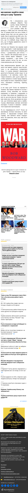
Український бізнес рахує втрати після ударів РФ (13, 396)
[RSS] (17, 486)
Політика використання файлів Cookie (10, 473)
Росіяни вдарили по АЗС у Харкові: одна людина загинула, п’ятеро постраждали (13, 377)
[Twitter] (5, 486)
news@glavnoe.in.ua (8, 477)
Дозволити (23, 7)
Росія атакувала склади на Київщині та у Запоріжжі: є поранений (13, 324)
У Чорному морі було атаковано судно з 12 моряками (13, 383)
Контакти (3, 467)
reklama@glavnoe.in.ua (9, 479)
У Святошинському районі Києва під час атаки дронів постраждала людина (13, 309)
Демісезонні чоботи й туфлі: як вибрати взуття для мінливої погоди (13, 346)
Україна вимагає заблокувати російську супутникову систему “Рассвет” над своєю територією (13, 317)
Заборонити (16, 7)
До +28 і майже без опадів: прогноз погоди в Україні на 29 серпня (12, 303)
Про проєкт (4, 464)
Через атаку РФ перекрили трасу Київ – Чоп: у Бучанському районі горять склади (14, 296)
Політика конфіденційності (7, 471)
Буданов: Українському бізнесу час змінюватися (12, 389)
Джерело (4, 163)
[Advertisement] (14, 193)
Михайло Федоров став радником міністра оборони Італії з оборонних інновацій (12, 361)
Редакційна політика (6, 469)
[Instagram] (11, 486)
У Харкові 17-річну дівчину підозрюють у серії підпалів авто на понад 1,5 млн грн (13, 369)
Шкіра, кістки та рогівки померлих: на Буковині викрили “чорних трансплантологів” (13, 331)
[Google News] (14, 486)
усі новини (23, 401)
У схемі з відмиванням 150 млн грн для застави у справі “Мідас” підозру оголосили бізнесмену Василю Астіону (13, 339)
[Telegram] (8, 486)
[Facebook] (2, 486)
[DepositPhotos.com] (7, 490)
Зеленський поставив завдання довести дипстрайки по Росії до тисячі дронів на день (14, 353)
